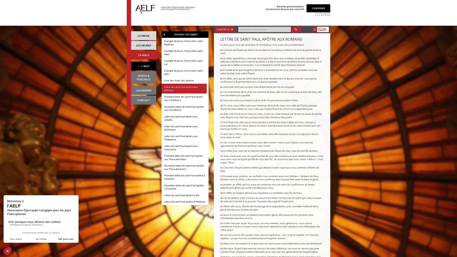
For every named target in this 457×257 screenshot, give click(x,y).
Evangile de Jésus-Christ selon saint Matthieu (183, 42)
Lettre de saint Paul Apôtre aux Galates (181, 118)
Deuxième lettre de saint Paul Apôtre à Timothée (184, 187)
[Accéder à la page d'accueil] (145, 8)
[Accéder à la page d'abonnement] (316, 14)
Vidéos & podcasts (143, 77)
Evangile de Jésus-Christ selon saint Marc (183, 52)
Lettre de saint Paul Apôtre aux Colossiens (181, 147)
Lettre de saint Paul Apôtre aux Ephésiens (181, 128)
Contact (143, 100)
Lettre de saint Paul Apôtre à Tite (181, 195)
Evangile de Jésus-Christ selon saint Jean (183, 72)
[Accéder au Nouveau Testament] (164, 34)
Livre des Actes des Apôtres (179, 80)
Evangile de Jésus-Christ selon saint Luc (183, 62)
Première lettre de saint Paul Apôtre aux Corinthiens (183, 98)
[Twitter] (320, 14)
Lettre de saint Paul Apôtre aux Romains (181, 88)
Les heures (143, 45)
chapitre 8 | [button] (224, 29)
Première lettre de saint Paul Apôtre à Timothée (184, 177)
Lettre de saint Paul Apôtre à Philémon (185, 201)
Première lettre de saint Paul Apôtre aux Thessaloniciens (183, 157)
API (328, 14)
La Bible (143, 55)
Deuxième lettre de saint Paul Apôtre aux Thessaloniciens (184, 167)
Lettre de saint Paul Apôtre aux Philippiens (181, 138)
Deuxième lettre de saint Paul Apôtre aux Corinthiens (184, 108)
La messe (144, 35)
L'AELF (145, 66)
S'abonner (318, 8)
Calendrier (143, 90)
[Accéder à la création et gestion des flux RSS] (324, 14)
